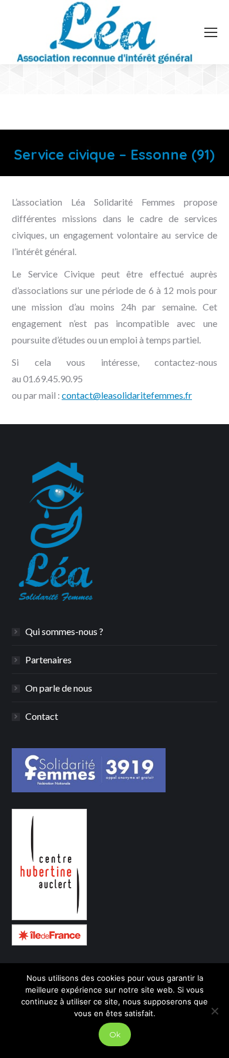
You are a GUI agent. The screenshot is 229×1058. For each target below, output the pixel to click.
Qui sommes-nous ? (64, 631)
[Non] (214, 1011)
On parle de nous (58, 687)
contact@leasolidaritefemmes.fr (127, 395)
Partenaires (48, 659)
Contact (41, 716)
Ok (114, 1034)
